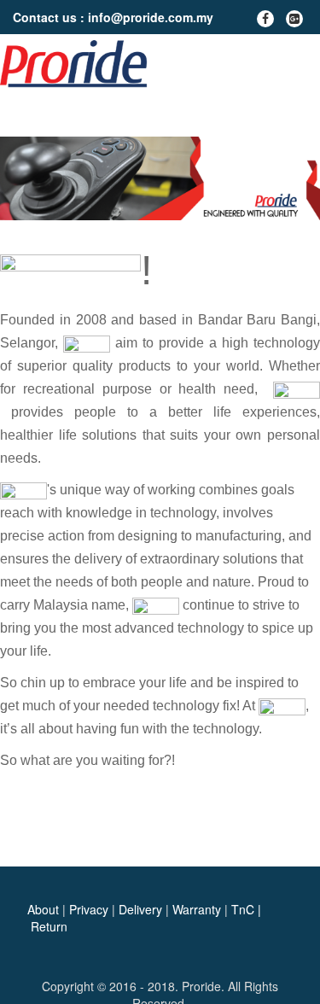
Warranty (196, 909)
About (43, 909)
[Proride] (77, 64)
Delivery (140, 909)
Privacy (88, 909)
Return (49, 926)
